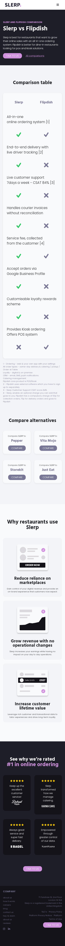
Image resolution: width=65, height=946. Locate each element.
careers (7, 905)
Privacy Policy (55, 911)
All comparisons (35, 56)
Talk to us (12, 56)
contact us (8, 912)
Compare (17, 448)
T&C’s (44, 911)
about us (7, 897)
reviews (7, 923)
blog (5, 908)
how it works (9, 901)
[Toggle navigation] (57, 5)
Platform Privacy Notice (40, 915)
